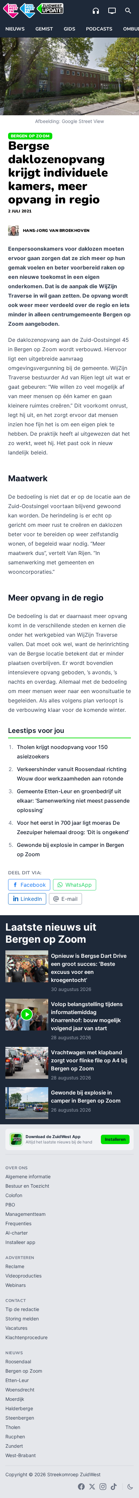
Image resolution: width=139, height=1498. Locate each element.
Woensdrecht (19, 1389)
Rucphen (15, 1436)
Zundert (14, 1446)
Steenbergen (19, 1418)
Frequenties (18, 1223)
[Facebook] (81, 1486)
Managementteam (25, 1214)
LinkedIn (31, 898)
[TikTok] (113, 1486)
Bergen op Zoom (30, 136)
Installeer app (20, 1242)
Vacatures (16, 1328)
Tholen (12, 1427)
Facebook (33, 884)
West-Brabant (20, 1455)
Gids (69, 29)
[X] (92, 1486)
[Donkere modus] (130, 1486)
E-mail (69, 898)
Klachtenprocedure (26, 1337)
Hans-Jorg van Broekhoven (56, 230)
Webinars (15, 1285)
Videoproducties (23, 1275)
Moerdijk (14, 1399)
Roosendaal (18, 1361)
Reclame (14, 1266)
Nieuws (15, 29)
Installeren (115, 1139)
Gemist (44, 29)
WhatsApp (78, 884)
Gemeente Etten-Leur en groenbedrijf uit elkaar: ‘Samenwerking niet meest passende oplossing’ (73, 800)
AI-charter (16, 1233)
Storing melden (22, 1318)
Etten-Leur (17, 1380)
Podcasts (99, 29)
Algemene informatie (28, 1176)
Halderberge (19, 1408)
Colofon (13, 1195)
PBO (10, 1204)
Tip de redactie (22, 1309)
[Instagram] (103, 1486)
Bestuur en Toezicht (27, 1186)
